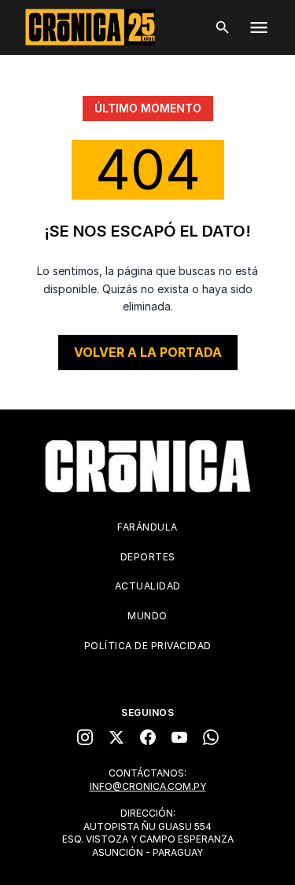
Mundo (147, 616)
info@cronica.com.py (148, 786)
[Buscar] (223, 28)
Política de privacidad (148, 646)
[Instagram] (85, 737)
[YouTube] (179, 737)
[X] (116, 737)
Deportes (147, 557)
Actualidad (148, 586)
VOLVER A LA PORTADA (148, 352)
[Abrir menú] (259, 28)
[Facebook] (148, 737)
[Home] (148, 466)
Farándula (147, 527)
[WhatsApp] (211, 737)
